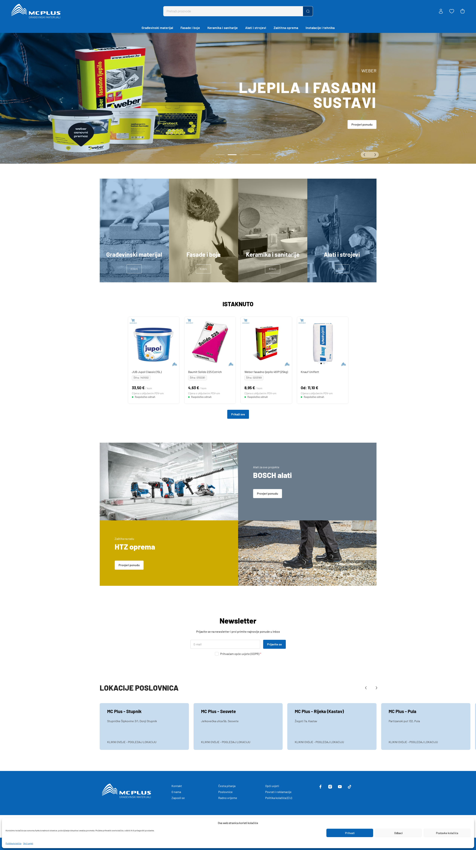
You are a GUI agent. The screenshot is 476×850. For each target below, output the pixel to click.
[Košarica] (462, 11)
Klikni (134, 269)
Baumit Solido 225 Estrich (205, 372)
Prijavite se (274, 644)
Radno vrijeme (227, 798)
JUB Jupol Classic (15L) (146, 372)
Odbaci (398, 833)
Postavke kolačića (447, 833)
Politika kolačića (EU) (278, 798)
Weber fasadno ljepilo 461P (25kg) (266, 372)
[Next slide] (344, 342)
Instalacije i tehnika (320, 28)
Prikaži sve (238, 414)
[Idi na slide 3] (244, 155)
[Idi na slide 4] (256, 155)
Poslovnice (225, 792)
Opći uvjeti (28, 843)
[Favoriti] (451, 11)
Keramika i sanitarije (222, 28)
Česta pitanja (226, 786)
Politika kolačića (13, 843)
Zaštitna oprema (286, 28)
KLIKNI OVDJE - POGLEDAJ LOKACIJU (131, 742)
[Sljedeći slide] (374, 155)
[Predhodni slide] (365, 155)
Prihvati (350, 833)
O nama (176, 792)
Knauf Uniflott (310, 372)
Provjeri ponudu (362, 124)
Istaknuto (238, 303)
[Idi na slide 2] (232, 155)
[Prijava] (440, 11)
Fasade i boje (190, 28)
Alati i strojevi (255, 28)
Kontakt (177, 786)
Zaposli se (178, 798)
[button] (319, 363)
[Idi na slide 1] (220, 155)
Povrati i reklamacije (278, 792)
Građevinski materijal (157, 28)
